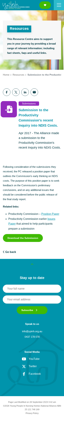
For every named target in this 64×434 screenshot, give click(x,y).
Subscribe (27, 310)
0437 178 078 (32, 336)
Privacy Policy (32, 413)
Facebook (35, 373)
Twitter (33, 366)
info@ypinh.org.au (32, 331)
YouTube (34, 358)
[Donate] (45, 5)
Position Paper (50, 213)
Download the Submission (23, 238)
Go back (10, 251)
